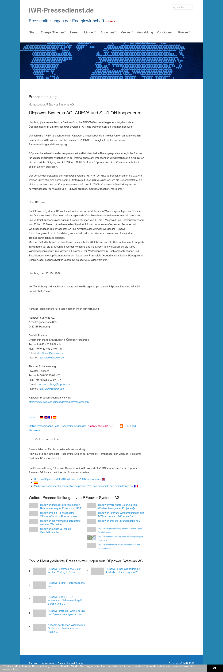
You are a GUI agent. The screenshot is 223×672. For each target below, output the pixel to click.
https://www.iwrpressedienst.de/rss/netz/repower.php (59, 402)
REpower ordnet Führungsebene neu (66, 584)
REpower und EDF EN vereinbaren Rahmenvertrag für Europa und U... (65, 600)
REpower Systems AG (60, 104)
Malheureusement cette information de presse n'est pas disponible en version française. (84, 486)
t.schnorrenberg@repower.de (54, 384)
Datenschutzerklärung (70, 663)
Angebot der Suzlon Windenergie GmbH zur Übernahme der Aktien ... (66, 628)
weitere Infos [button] (11, 669)
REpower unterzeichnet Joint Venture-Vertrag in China (64, 570)
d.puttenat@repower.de (50, 353)
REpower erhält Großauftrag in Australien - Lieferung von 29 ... (123, 570)
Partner (33, 663)
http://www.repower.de (51, 357)
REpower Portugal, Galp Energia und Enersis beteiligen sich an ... (66, 612)
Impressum (47, 663)
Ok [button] (215, 668)
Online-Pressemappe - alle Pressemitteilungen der (71, 426)
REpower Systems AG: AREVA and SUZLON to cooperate (68, 479)
